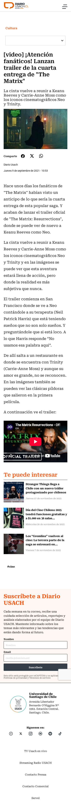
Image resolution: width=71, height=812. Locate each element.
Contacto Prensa (35, 774)
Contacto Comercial (35, 786)
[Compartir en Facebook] (23, 156)
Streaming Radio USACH (35, 762)
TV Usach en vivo (35, 751)
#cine (11, 566)
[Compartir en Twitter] (32, 156)
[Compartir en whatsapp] (41, 156)
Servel (35, 798)
